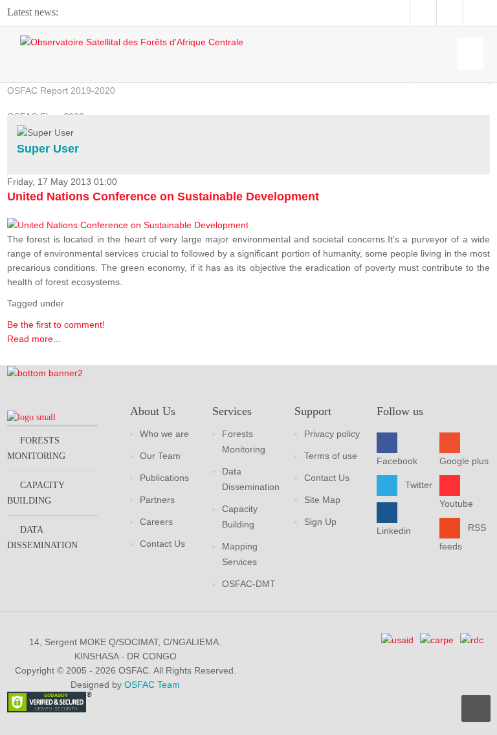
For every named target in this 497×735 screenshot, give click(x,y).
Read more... (34, 339)
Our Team (160, 456)
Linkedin (394, 531)
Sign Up (320, 522)
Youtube (456, 503)
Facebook (397, 461)
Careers (156, 522)
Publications (164, 478)
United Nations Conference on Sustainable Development (163, 196)
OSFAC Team (152, 684)
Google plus (464, 461)
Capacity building (35, 493)
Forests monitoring (36, 448)
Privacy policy (332, 434)
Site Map (322, 500)
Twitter (418, 485)
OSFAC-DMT (249, 584)
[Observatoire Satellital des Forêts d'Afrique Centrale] (131, 41)
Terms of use (330, 456)
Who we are (164, 434)
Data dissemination (42, 537)
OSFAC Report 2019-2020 (61, 90)
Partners (157, 500)
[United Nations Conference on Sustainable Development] (127, 224)
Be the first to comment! (56, 324)
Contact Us (162, 543)
